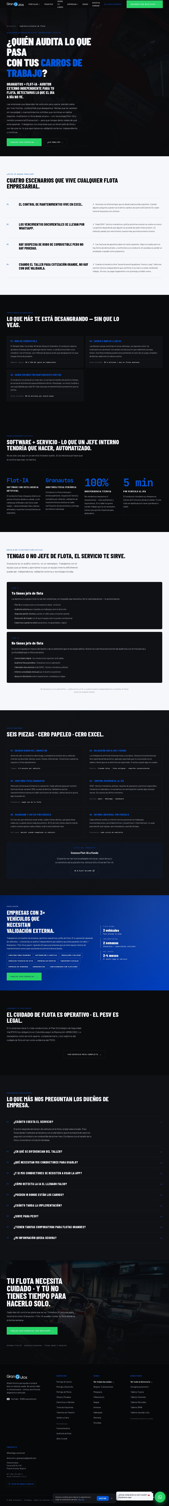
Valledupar (97, 1412)
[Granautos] (15, 4)
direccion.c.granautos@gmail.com (21, 1458)
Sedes (85, 4)
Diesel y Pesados (64, 1397)
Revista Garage (96, 4)
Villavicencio (98, 1397)
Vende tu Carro (63, 1417)
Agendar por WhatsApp (144, 4)
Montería (97, 1417)
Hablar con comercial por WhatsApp (32, 1331)
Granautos (11, 26)
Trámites (48, 4)
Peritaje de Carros (64, 1382)
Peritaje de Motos (64, 1392)
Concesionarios (63, 1428)
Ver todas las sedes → (103, 1382)
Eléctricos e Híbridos (65, 1402)
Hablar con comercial (24, 142)
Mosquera (97, 1392)
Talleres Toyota (137, 1392)
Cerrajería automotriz (139, 1387)
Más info (81, 1499)
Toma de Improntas (65, 1407)
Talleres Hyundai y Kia (139, 1412)
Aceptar (102, 1498)
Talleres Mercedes (138, 1402)
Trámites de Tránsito (66, 1412)
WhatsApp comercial (16, 1453)
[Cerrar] (112, 1498)
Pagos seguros (114, 4)
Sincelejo (97, 1423)
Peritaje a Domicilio (65, 1387)
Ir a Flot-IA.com (82, 871)
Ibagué (96, 1402)
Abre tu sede (62, 1438)
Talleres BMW (136, 1407)
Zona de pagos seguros (22, 1484)
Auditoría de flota (64, 1433)
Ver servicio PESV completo (84, 1054)
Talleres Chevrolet (138, 1397)
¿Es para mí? (55, 142)
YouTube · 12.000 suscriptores (23, 1399)
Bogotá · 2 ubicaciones (103, 1387)
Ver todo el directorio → (141, 1382)
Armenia (97, 1407)
